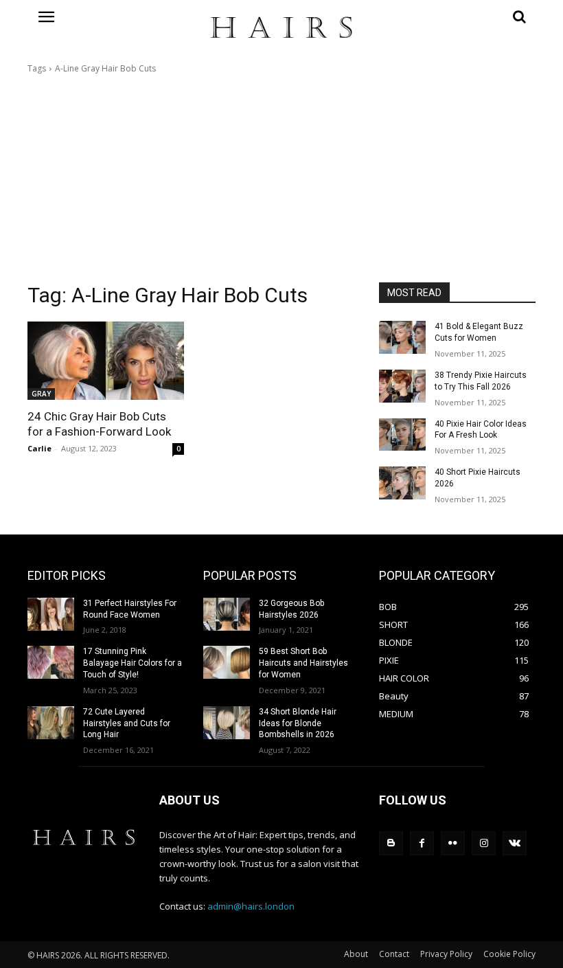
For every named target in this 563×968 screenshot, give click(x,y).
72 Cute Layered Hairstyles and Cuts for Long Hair (126, 723)
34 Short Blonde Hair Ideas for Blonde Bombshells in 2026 (297, 723)
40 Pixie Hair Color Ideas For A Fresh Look (481, 429)
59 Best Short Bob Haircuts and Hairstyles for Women (303, 662)
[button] (457, 16)
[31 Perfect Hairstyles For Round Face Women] (50, 614)
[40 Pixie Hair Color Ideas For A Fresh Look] (402, 434)
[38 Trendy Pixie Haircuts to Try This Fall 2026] (402, 386)
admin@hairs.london (251, 906)
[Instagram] (484, 843)
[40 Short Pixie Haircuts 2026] (402, 482)
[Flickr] (453, 843)
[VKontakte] (515, 843)
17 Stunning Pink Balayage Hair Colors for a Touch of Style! (132, 662)
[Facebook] (422, 843)
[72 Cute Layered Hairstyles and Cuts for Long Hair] (50, 722)
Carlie (39, 448)
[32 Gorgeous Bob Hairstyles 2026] (226, 614)
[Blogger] (391, 843)
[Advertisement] (281, 178)
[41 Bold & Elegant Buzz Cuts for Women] (402, 337)
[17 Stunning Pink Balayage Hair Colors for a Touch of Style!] (50, 662)
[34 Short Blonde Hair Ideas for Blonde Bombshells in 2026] (226, 722)
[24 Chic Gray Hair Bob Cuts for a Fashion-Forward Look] (105, 361)
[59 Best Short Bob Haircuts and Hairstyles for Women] (226, 662)
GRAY (41, 393)
